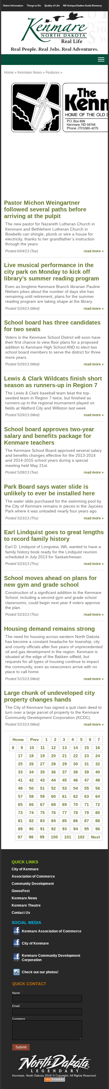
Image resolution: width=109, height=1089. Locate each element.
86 (75, 820)
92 (53, 829)
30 (75, 764)
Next (95, 837)
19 (42, 755)
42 (31, 780)
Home (9, 72)
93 (64, 829)
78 (75, 812)
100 (54, 837)
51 (42, 788)
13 (64, 747)
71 (86, 804)
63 (86, 796)
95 (86, 829)
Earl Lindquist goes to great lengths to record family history (54, 535)
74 (31, 812)
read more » (94, 251)
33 (20, 772)
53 (64, 788)
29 (64, 764)
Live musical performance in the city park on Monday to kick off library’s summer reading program (51, 272)
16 (97, 747)
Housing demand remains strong (49, 629)
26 (31, 764)
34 (31, 772)
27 (42, 764)
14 (75, 747)
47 (86, 780)
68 (53, 804)
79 (86, 812)
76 (53, 812)
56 (97, 788)
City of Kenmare (25, 869)
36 (53, 772)
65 (20, 804)
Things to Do (34, 5)
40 (97, 772)
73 (20, 812)
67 (42, 804)
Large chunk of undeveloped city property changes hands (49, 696)
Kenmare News (29, 72)
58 (31, 796)
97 (20, 837)
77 (64, 812)
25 (20, 764)
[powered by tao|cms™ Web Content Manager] (54, 1080)
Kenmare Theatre (26, 905)
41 (20, 780)
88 (97, 820)
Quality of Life (52, 5)
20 (53, 755)
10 (31, 747)
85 (64, 820)
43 (42, 780)
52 (53, 788)
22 (75, 755)
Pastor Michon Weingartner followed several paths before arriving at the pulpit (45, 209)
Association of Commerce (33, 876)
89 (20, 829)
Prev (34, 739)
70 (75, 804)
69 (64, 804)
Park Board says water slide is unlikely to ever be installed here (49, 490)
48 (97, 780)
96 (97, 829)
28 (53, 764)
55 (86, 788)
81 (20, 820)
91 (42, 829)
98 (31, 837)
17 (20, 755)
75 (42, 812)
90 (31, 829)
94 (75, 829)
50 (31, 788)
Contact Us (21, 913)
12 (53, 747)
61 (64, 796)
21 (64, 755)
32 (97, 764)
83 (42, 820)
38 (75, 772)
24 (97, 755)
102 (81, 837)
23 (86, 755)
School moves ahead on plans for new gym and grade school (50, 581)
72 (97, 804)
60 (53, 796)
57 (20, 796)
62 (75, 796)
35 (42, 772)
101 (67, 837)
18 (31, 755)
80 (97, 812)
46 (75, 780)
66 (31, 804)
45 (64, 780)
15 (86, 747)
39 (86, 772)
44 (53, 780)
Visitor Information (13, 5)
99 (42, 837)
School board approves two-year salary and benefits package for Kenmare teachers (49, 436)
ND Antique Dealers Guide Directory (82, 5)
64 (97, 796)
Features (53, 72)
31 (86, 764)
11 (42, 747)
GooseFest (21, 891)
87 (86, 820)
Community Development (33, 884)
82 (31, 820)
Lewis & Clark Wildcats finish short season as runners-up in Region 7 (53, 381)
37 (64, 772)
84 (53, 820)
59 (42, 796)
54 (75, 788)
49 (20, 788)
